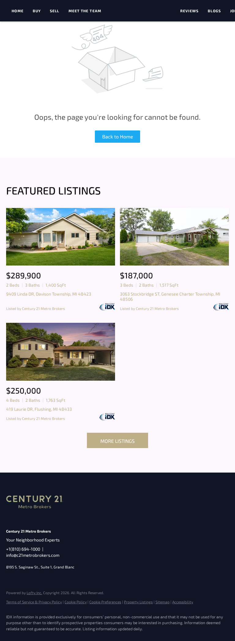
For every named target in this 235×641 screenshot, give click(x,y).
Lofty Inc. (34, 592)
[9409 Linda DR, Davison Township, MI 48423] (60, 237)
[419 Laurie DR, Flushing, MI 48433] (60, 352)
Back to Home (117, 136)
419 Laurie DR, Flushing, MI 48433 (39, 409)
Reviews (189, 11)
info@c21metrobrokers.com (32, 555)
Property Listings (138, 602)
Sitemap (162, 602)
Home (17, 11)
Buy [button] (37, 11)
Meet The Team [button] (85, 11)
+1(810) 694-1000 (23, 549)
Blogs (214, 11)
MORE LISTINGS (117, 441)
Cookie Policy (76, 602)
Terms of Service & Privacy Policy (34, 602)
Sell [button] (54, 11)
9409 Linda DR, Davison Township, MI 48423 (48, 293)
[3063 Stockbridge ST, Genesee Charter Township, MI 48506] (174, 237)
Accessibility (182, 602)
